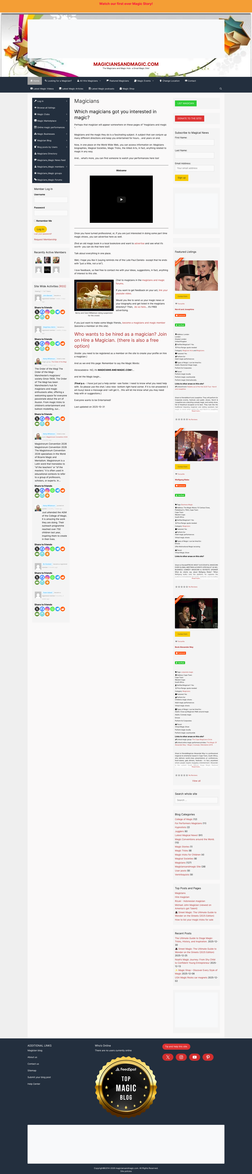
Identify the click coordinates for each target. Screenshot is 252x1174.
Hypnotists (180, 827)
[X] (37, 312)
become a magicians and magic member (143, 322)
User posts (180, 870)
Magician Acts (188, 350)
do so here (140, 307)
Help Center (34, 1084)
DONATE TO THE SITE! (190, 118)
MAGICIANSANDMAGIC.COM (126, 64)
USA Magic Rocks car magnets (191, 977)
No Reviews (193, 419)
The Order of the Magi (59, 362)
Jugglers (179, 831)
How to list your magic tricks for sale (194, 919)
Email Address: (183, 163)
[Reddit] (62, 312)
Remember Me (44, 221)
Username (39, 194)
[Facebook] (42, 312)
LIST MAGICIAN (186, 103)
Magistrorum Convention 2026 (56, 437)
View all (196, 781)
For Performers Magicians (188, 823)
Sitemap (32, 1070)
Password (39, 207)
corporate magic (187, 672)
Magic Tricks (181, 850)
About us (32, 1057)
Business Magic (187, 505)
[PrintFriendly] (42, 317)
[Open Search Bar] (220, 89)
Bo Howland (47, 564)
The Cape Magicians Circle (202, 739)
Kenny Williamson (49, 359)
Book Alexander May (184, 647)
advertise (139, 243)
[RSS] (62, 286)
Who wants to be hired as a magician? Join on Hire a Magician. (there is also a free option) (120, 340)
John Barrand (47, 295)
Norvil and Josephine (184, 309)
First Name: (181, 137)
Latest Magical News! (186, 835)
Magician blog (35, 1050)
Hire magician (182, 897)
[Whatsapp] (52, 312)
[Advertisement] (126, 38)
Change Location (171, 80)
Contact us (33, 1064)
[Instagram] (47, 312)
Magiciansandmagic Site (188, 866)
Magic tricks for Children (188, 854)
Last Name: (181, 150)
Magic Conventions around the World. (195, 839)
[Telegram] (57, 312)
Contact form (182, 296)
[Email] (37, 317)
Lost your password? (43, 234)
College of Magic (184, 819)
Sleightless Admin (49, 327)
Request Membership (45, 239)
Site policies (126, 1171)
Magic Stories (182, 846)
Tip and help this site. (176, 1046)
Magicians (200, 350)
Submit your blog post (39, 1077)
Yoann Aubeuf (47, 592)
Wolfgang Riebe (182, 480)
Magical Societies (184, 858)
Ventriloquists (182, 874)
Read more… (196, 411)
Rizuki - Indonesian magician (190, 901)
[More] (47, 317)
